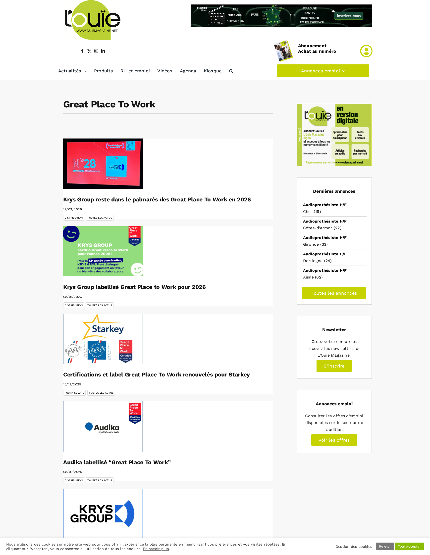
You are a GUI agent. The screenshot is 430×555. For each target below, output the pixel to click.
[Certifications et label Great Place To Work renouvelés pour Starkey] (103, 339)
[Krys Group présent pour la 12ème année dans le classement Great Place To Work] (103, 514)
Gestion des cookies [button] (354, 546)
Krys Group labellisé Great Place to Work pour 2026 (134, 287)
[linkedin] (103, 51)
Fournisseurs (74, 392)
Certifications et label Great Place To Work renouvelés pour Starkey (156, 374)
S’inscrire (334, 366)
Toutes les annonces (334, 293)
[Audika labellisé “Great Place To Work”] (103, 426)
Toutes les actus (99, 217)
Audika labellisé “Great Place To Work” (117, 462)
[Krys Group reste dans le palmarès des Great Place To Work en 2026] (103, 164)
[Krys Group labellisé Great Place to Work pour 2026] (103, 251)
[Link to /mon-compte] (366, 51)
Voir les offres (334, 440)
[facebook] (82, 51)
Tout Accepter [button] (409, 546)
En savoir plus (156, 549)
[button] (231, 71)
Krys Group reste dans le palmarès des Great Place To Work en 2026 (157, 199)
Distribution (74, 217)
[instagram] (96, 51)
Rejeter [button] (385, 546)
